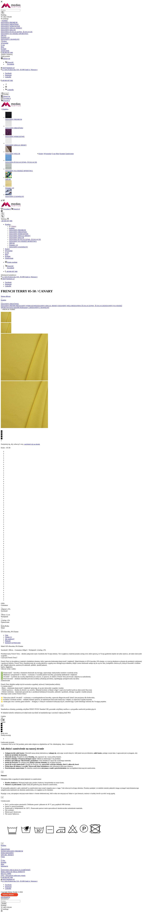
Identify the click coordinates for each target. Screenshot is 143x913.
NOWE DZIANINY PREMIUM (12, 851)
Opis (6, 635)
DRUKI (19, 307)
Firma (3, 857)
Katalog (11, 228)
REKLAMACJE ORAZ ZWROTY (13, 872)
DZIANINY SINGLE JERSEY (47, 306)
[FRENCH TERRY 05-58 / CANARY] (24, 380)
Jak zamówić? (9, 639)
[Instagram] (6, 87)
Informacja (4, 866)
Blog (2, 864)
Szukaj (4, 903)
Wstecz (13, 226)
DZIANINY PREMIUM (9, 306)
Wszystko (13, 307)
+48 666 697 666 (7, 52)
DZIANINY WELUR (65, 306)
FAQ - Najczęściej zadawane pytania (13, 875)
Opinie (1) (8, 637)
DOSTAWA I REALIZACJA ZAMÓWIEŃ (15, 870)
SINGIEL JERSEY (7, 855)
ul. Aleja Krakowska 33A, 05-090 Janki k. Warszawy (20, 70)
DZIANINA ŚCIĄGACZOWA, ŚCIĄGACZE (88, 306)
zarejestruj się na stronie (32, 444)
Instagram (8, 75)
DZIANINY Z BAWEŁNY (40, 307)
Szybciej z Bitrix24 (8, 895)
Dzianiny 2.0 (26, 307)
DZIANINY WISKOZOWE (27, 306)
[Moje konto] (2, 211)
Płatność (8, 641)
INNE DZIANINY (7, 853)
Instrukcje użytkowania (12, 643)
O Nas (3, 860)
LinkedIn (8, 77)
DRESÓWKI (5, 849)
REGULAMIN (6, 874)
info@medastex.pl (8, 68)
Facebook (8, 73)
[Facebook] (6, 85)
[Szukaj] (2, 12)
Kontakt (3, 862)
